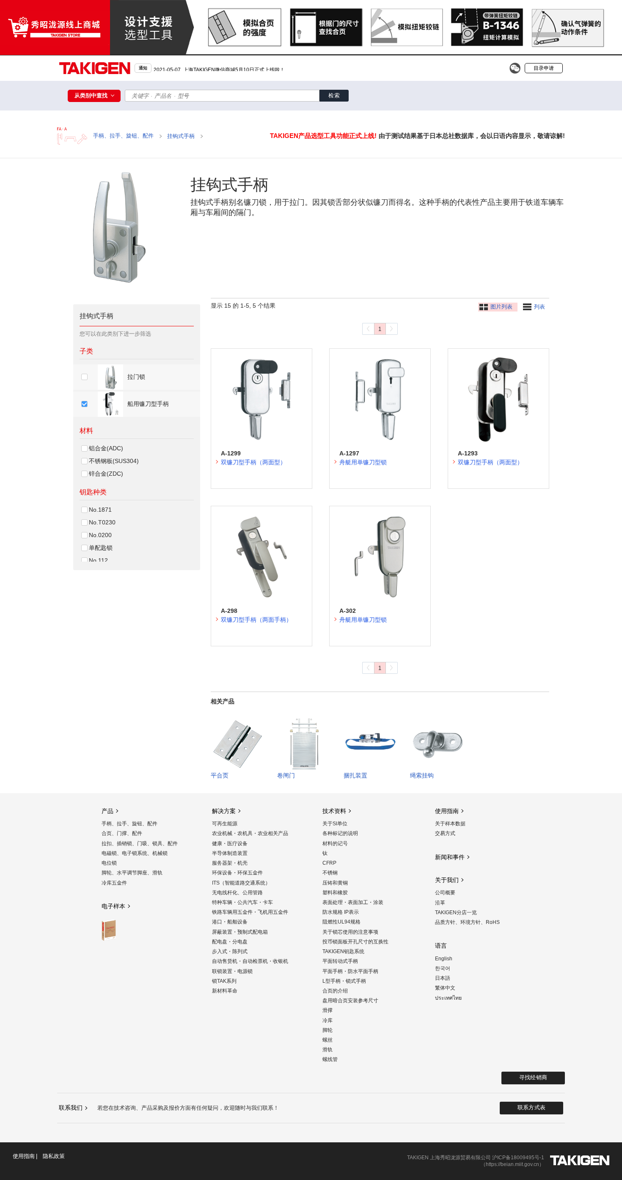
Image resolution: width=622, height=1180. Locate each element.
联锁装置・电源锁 (232, 971)
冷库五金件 (114, 883)
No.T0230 (102, 522)
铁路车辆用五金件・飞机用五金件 (250, 912)
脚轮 (327, 1030)
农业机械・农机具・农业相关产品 (250, 833)
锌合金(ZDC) (106, 473)
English (443, 959)
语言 (441, 945)
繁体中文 (445, 988)
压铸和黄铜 (335, 883)
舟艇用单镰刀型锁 (363, 462)
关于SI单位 (334, 824)
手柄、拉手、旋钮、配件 (129, 824)
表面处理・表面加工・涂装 (352, 902)
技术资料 (334, 811)
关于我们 (447, 880)
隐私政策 (54, 1156)
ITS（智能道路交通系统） (241, 883)
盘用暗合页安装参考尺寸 (350, 1001)
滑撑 (327, 1010)
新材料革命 (224, 991)
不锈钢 (330, 873)
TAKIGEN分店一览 (456, 912)
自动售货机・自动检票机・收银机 (250, 961)
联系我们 (71, 1108)
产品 (107, 811)
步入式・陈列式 (230, 951)
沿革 (440, 903)
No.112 (98, 560)
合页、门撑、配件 (122, 833)
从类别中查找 (91, 95)
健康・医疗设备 (230, 843)
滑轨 (327, 1050)
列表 (539, 307)
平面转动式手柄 (340, 961)
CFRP (329, 863)
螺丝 (327, 1040)
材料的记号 (335, 843)
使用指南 (447, 811)
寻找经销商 (533, 1077)
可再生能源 (224, 824)
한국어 (442, 968)
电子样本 (113, 906)
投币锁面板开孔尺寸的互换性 (355, 942)
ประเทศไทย (448, 998)
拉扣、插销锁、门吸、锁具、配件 (140, 843)
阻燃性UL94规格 (341, 922)
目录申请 (544, 68)
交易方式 (445, 833)
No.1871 (100, 509)
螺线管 (330, 1059)
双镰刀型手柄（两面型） (253, 462)
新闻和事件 (450, 857)
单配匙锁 (101, 547)
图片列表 (501, 307)
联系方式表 (531, 1107)
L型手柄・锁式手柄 (344, 981)
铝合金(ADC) (106, 448)
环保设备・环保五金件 (237, 873)
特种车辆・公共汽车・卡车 (242, 902)
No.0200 (100, 535)
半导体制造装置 (230, 853)
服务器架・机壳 (230, 863)
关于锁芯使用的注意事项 (350, 932)
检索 (334, 95)
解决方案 (224, 811)
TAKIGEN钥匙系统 (343, 951)
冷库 (327, 1020)
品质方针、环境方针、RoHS (467, 922)
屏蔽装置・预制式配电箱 (240, 932)
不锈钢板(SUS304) (114, 461)
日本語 (442, 978)
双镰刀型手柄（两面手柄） (256, 619)
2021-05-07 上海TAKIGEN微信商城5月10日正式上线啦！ (219, 67)
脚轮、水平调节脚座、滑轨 (132, 873)
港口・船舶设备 (230, 922)
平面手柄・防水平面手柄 (350, 971)
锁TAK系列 (224, 981)
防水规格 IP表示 (340, 912)
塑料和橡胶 (335, 893)
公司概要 (445, 893)
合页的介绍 (335, 991)
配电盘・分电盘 (230, 942)
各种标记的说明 (340, 833)
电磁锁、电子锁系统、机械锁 (135, 853)
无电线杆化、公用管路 (237, 893)
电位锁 (109, 863)
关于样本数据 (450, 824)
